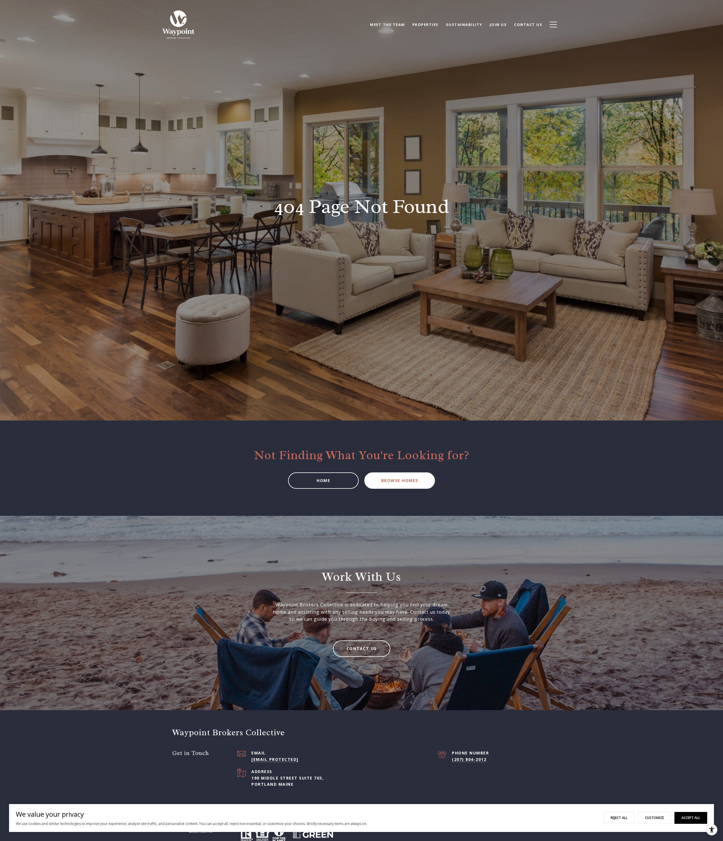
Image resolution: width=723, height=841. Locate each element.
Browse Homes (399, 480)
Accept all (690, 817)
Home (323, 480)
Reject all (619, 817)
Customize (654, 817)
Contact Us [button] (362, 648)
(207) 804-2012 (469, 759)
